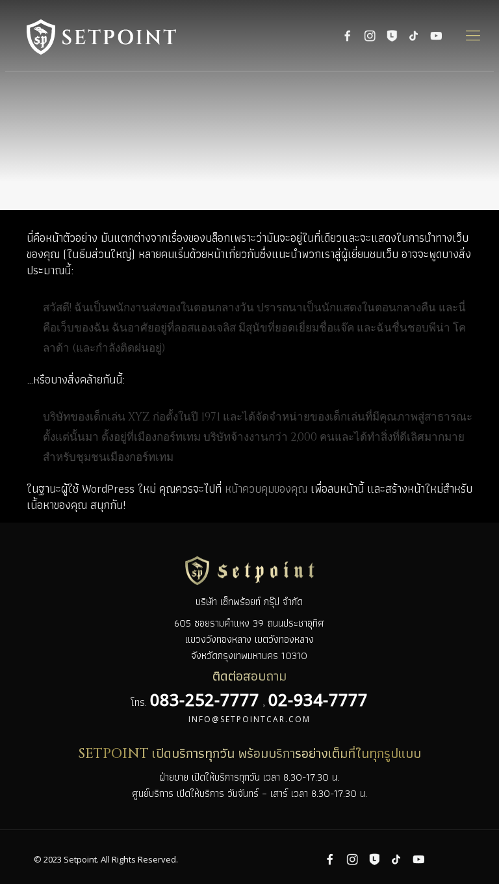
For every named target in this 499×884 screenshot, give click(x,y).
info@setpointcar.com (249, 719)
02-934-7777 (318, 699)
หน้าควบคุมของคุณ (266, 488)
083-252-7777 (204, 699)
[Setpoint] (120, 35)
